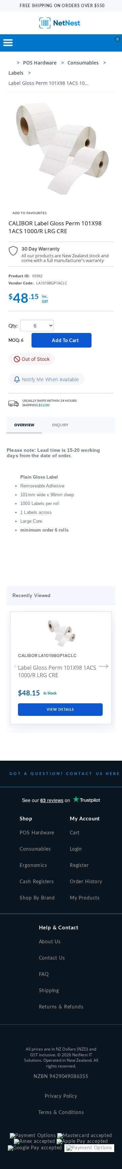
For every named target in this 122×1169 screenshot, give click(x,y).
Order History (86, 881)
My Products (85, 898)
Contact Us (52, 958)
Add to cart (64, 340)
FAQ (44, 974)
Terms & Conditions (61, 1112)
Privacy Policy (61, 1096)
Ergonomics (33, 865)
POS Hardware (37, 833)
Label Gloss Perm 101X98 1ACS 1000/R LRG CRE (57, 671)
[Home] (11, 63)
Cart (75, 833)
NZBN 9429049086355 (61, 1076)
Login (76, 849)
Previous (18, 663)
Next (104, 663)
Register (79, 865)
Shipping (49, 990)
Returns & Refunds (61, 1007)
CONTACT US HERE (93, 774)
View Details (60, 709)
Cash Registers (37, 881)
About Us (50, 942)
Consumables (35, 849)
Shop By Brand (37, 898)
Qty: (13, 326)
